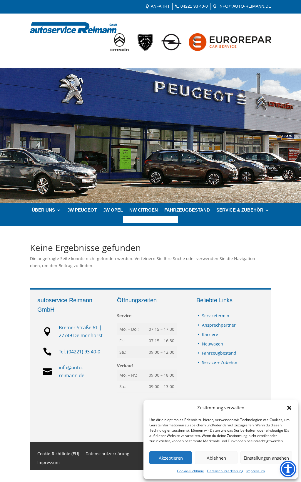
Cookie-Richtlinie (190, 470)
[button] (289, 408)
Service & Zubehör (239, 210)
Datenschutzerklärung (225, 470)
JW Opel (113, 210)
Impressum (255, 470)
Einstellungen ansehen (266, 458)
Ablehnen (216, 458)
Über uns (43, 210)
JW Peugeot (82, 210)
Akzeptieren (171, 458)
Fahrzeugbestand (187, 210)
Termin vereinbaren (150, 219)
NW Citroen (143, 210)
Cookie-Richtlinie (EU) (58, 454)
